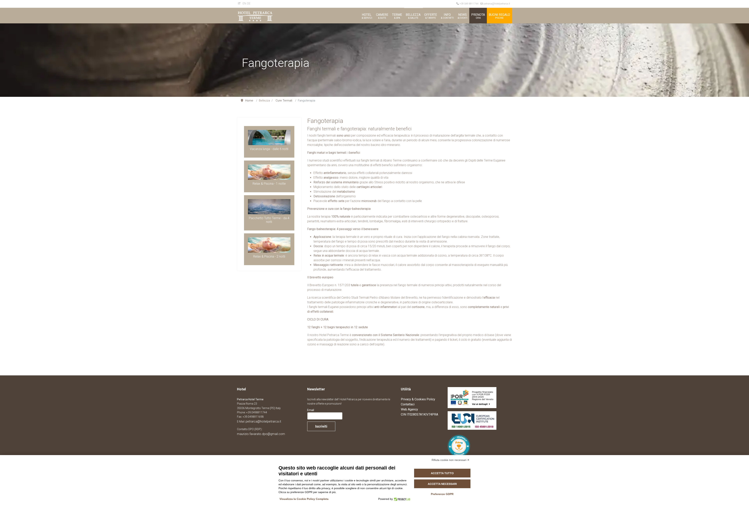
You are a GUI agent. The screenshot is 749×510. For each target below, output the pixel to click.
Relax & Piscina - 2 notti (269, 256)
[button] (366, 15)
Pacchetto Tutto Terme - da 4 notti (269, 220)
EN (244, 3)
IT (239, 3)
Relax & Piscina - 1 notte (269, 183)
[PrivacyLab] (401, 499)
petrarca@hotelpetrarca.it (497, 3)
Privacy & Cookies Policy (418, 399)
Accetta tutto (442, 473)
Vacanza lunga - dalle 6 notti (269, 149)
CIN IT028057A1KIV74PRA (419, 414)
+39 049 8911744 (469, 3)
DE (248, 3)
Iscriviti (321, 426)
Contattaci (407, 404)
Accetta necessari (442, 483)
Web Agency (409, 409)
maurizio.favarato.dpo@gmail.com (261, 434)
